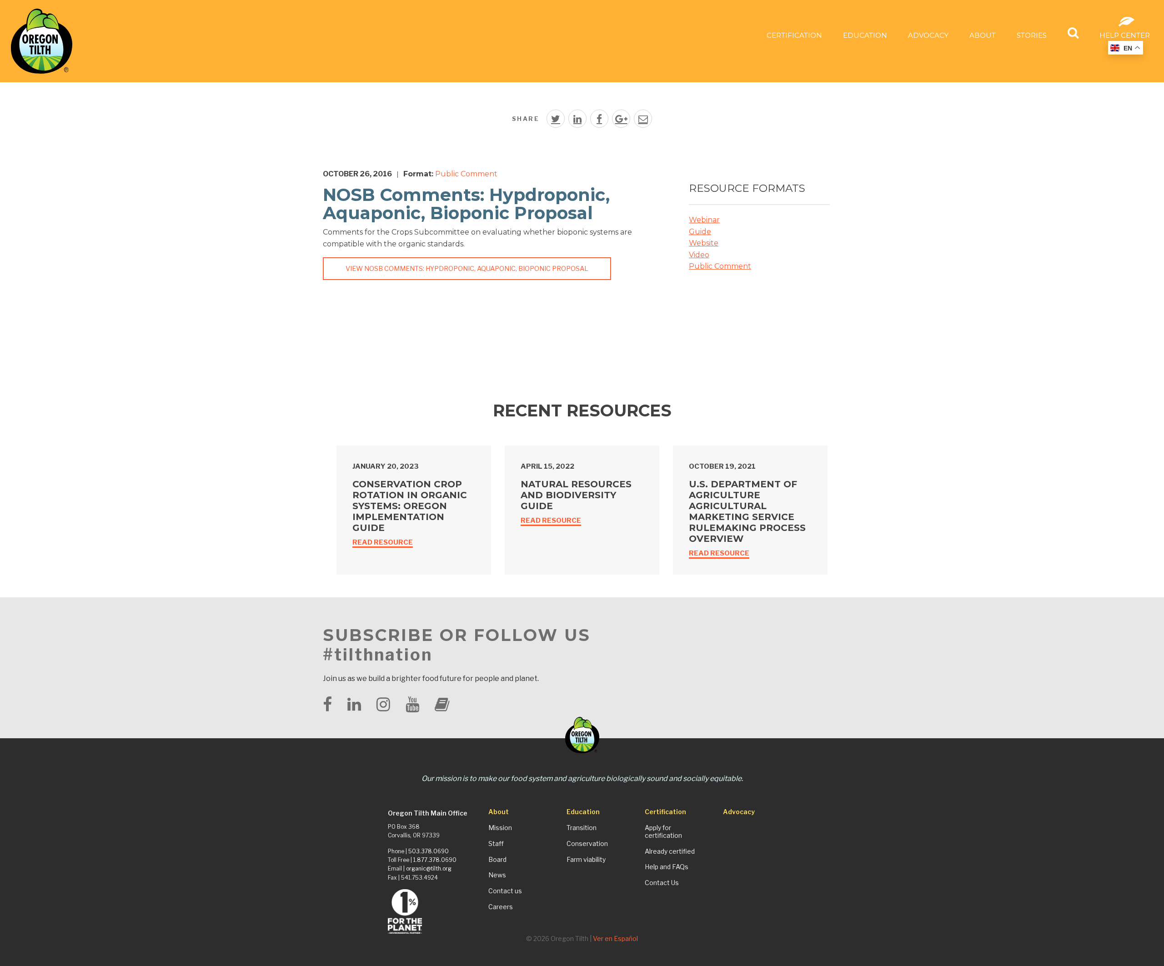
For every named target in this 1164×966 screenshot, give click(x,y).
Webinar (704, 219)
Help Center (1124, 35)
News (497, 875)
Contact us (505, 891)
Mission (500, 827)
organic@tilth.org (429, 868)
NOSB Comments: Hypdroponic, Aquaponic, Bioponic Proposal (466, 204)
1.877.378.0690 (435, 859)
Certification (794, 35)
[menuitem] (794, 35)
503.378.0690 (428, 851)
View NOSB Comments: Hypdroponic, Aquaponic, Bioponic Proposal (467, 269)
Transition (582, 827)
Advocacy (928, 35)
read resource (382, 542)
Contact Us (662, 882)
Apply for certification (663, 831)
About (982, 35)
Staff (496, 843)
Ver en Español (615, 938)
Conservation (587, 843)
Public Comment (466, 174)
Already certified (670, 851)
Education (865, 35)
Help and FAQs (666, 867)
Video (699, 254)
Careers (500, 907)
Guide (700, 231)
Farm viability (586, 859)
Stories (1032, 35)
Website (703, 243)
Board (497, 859)
